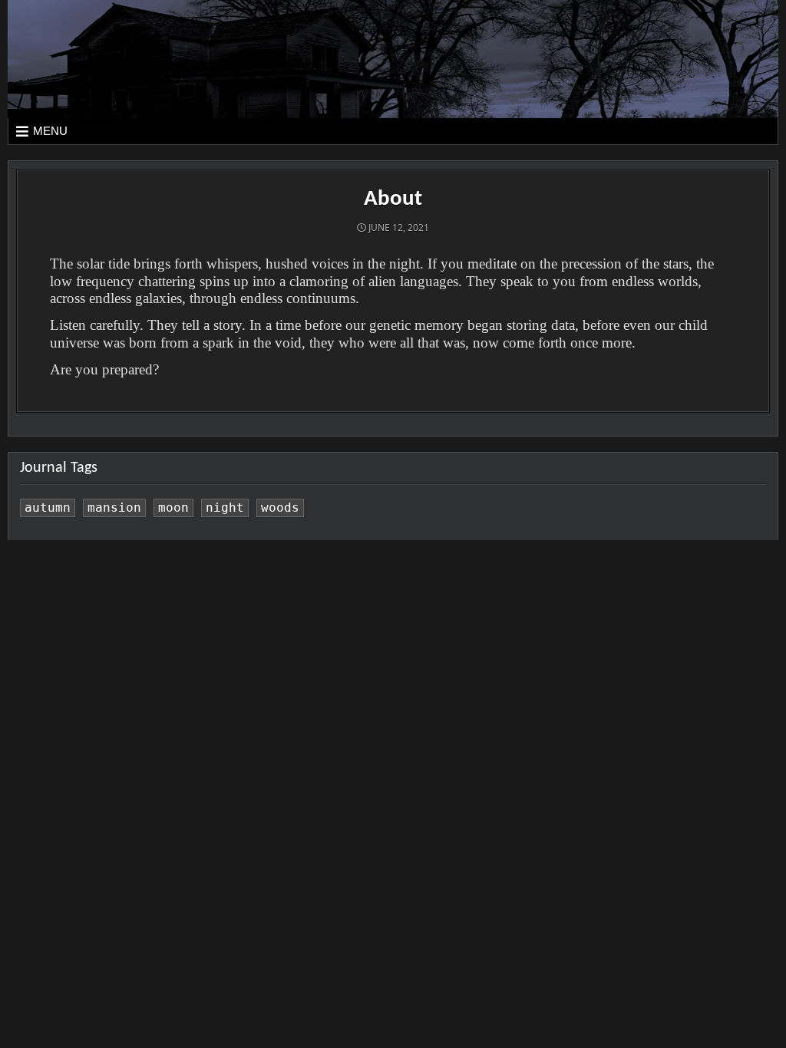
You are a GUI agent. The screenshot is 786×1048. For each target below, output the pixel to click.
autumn (48, 507)
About (392, 199)
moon (173, 507)
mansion (114, 507)
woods (280, 507)
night (225, 507)
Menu (50, 130)
